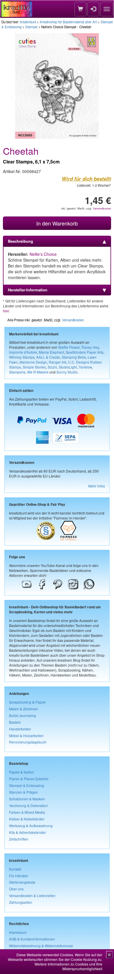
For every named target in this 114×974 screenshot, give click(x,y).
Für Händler (18, 875)
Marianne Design (33, 362)
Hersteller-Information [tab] (27, 290)
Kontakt (15, 868)
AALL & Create (48, 357)
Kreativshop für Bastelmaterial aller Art (68, 22)
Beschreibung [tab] (20, 241)
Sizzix (52, 366)
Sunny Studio (67, 371)
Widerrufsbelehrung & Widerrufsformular (41, 945)
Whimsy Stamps (21, 357)
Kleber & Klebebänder (26, 818)
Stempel (31, 26)
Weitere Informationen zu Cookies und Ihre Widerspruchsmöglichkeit (68, 966)
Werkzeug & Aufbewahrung (31, 825)
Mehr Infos (96, 485)
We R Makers (38, 371)
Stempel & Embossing (26, 785)
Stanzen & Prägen (23, 792)
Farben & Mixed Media (27, 812)
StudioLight (68, 366)
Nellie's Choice (43, 254)
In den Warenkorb (57, 223)
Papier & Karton (21, 771)
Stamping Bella (74, 357)
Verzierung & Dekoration (28, 805)
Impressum (18, 932)
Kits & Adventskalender (27, 832)
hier (6, 310)
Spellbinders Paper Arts (84, 352)
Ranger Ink (57, 362)
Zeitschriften (18, 838)
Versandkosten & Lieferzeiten (32, 895)
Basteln (15, 722)
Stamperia (17, 371)
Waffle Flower (69, 347)
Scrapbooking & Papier (27, 702)
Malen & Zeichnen (23, 708)
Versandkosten (102, 208)
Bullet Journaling (22, 715)
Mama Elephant (51, 352)
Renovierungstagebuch (27, 741)
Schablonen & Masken (27, 798)
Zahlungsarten (20, 902)
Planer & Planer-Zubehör (29, 778)
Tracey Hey (90, 347)
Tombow (85, 366)
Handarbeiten (20, 728)
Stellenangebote (22, 882)
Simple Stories (34, 366)
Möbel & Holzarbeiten (26, 735)
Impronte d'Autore (23, 352)
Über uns (16, 888)
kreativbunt (28, 22)
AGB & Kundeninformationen (32, 938)
